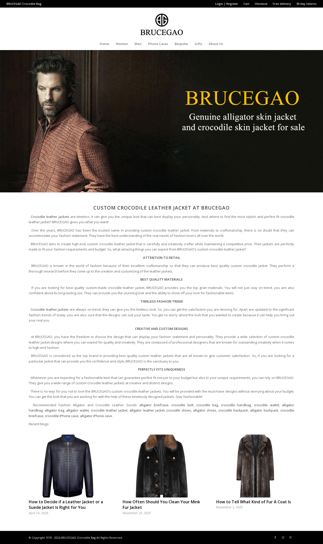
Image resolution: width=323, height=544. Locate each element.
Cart (246, 4)
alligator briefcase (154, 405)
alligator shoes (204, 410)
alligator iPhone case (96, 416)
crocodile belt (182, 405)
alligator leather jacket (147, 410)
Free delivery (282, 4)
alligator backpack (264, 410)
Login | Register (226, 4)
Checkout (261, 4)
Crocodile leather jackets (50, 216)
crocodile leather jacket (109, 410)
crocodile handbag (236, 405)
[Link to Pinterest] (290, 537)
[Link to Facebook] (275, 537)
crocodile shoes (178, 410)
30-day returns (306, 4)
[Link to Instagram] (283, 537)
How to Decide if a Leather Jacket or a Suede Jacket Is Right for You (66, 504)
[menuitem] (227, 4)
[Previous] (36, 466)
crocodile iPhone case (61, 416)
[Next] (286, 466)
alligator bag (54, 410)
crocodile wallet (266, 405)
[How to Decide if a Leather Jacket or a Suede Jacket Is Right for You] (68, 466)
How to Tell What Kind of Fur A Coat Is (253, 502)
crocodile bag (207, 405)
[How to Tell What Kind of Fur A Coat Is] (255, 466)
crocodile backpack (233, 410)
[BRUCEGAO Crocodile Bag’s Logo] (161, 22)
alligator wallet (77, 410)
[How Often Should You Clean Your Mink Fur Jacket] (162, 466)
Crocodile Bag (32, 4)
